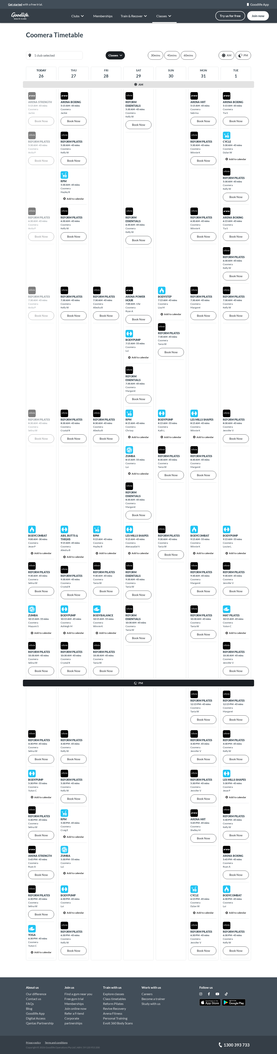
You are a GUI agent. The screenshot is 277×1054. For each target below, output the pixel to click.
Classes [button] (161, 16)
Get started (15, 4)
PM (246, 55)
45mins (172, 55)
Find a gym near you (78, 994)
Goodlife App (259, 4)
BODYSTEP (165, 296)
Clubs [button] (75, 16)
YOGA (32, 935)
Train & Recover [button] (132, 16)
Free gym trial (74, 999)
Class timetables (114, 999)
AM (229, 55)
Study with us (151, 1004)
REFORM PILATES (71, 141)
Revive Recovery (114, 1008)
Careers (147, 994)
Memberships (103, 16)
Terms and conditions (56, 1042)
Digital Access (35, 1018)
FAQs (30, 1004)
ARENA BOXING (71, 102)
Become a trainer (153, 999)
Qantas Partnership (40, 1023)
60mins (188, 55)
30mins (155, 55)
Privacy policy (33, 1042)
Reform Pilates (113, 1004)
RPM (64, 181)
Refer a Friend (74, 1013)
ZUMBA (130, 456)
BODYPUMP (133, 339)
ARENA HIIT (198, 102)
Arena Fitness (112, 1013)
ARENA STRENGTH (40, 855)
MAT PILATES (231, 615)
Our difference (36, 994)
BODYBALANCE (103, 615)
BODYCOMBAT (37, 535)
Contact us (33, 999)
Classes (113, 55)
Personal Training (115, 1018)
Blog (29, 1008)
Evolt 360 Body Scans (118, 1023)
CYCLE (227, 141)
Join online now (75, 1008)
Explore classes (113, 994)
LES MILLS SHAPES (201, 419)
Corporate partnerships (73, 1020)
